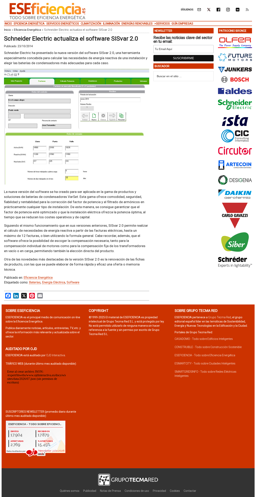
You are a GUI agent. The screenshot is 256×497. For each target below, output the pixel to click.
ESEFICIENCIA (47, 11)
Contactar (190, 490)
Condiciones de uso (137, 490)
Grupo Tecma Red (219, 317)
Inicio (7, 30)
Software (73, 282)
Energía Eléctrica (53, 282)
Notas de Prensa (110, 490)
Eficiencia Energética (27, 30)
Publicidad (89, 490)
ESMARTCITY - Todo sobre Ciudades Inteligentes (205, 363)
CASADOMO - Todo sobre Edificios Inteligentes (204, 338)
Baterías (35, 282)
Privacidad (159, 490)
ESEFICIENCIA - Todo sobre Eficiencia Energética (205, 355)
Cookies (175, 490)
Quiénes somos (69, 490)
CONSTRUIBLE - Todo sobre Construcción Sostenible (208, 347)
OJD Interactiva (55, 355)
